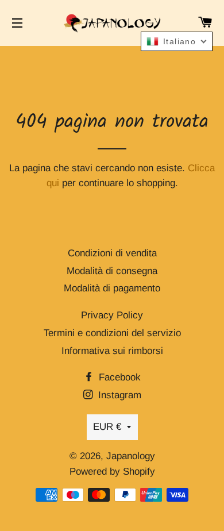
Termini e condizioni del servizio (112, 333)
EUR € (107, 426)
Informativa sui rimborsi (112, 350)
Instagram (118, 395)
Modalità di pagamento (112, 288)
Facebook (118, 377)
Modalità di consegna (112, 271)
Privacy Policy (112, 315)
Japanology (130, 456)
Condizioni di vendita (112, 253)
